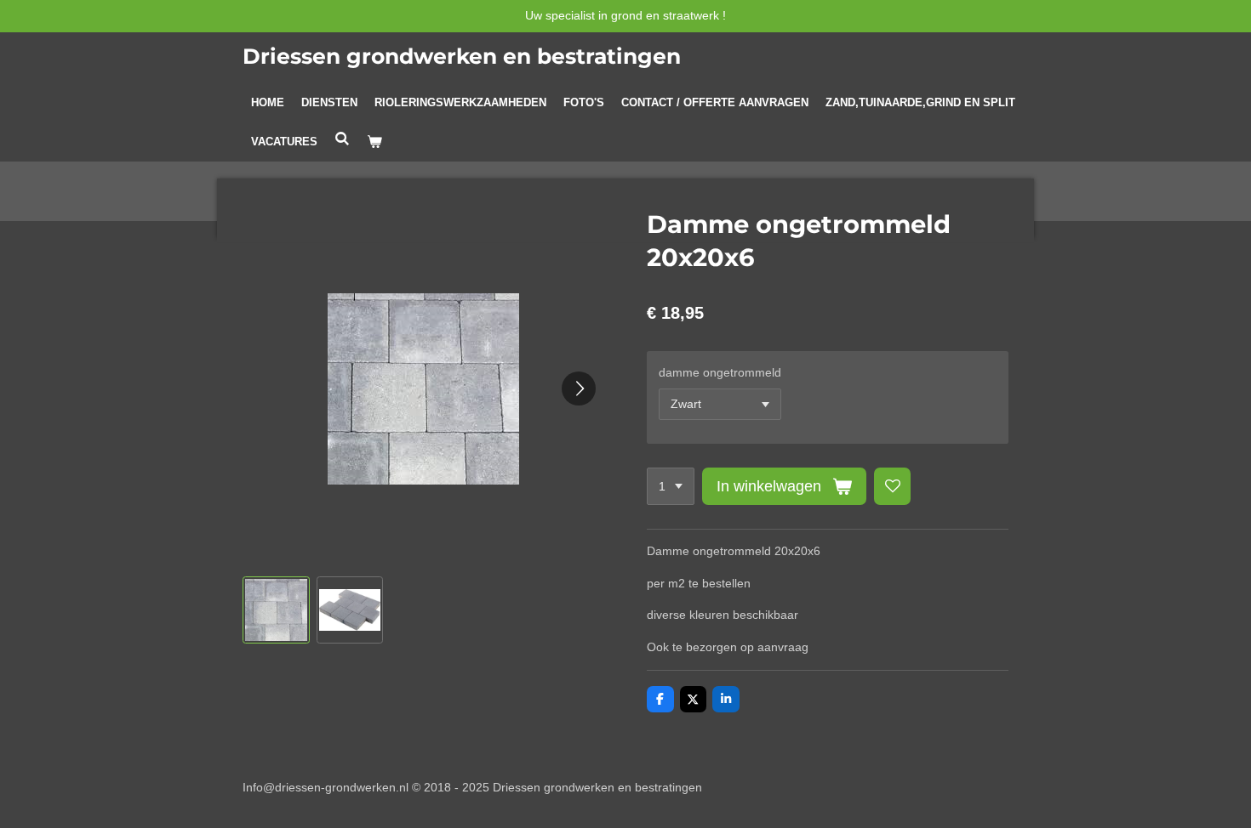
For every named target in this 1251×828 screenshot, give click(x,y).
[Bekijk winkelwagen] (374, 142)
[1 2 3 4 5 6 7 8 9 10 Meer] (670, 486)
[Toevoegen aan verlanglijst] (892, 486)
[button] (276, 610)
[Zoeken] (342, 139)
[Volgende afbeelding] (579, 388)
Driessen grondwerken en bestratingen (462, 56)
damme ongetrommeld (720, 372)
